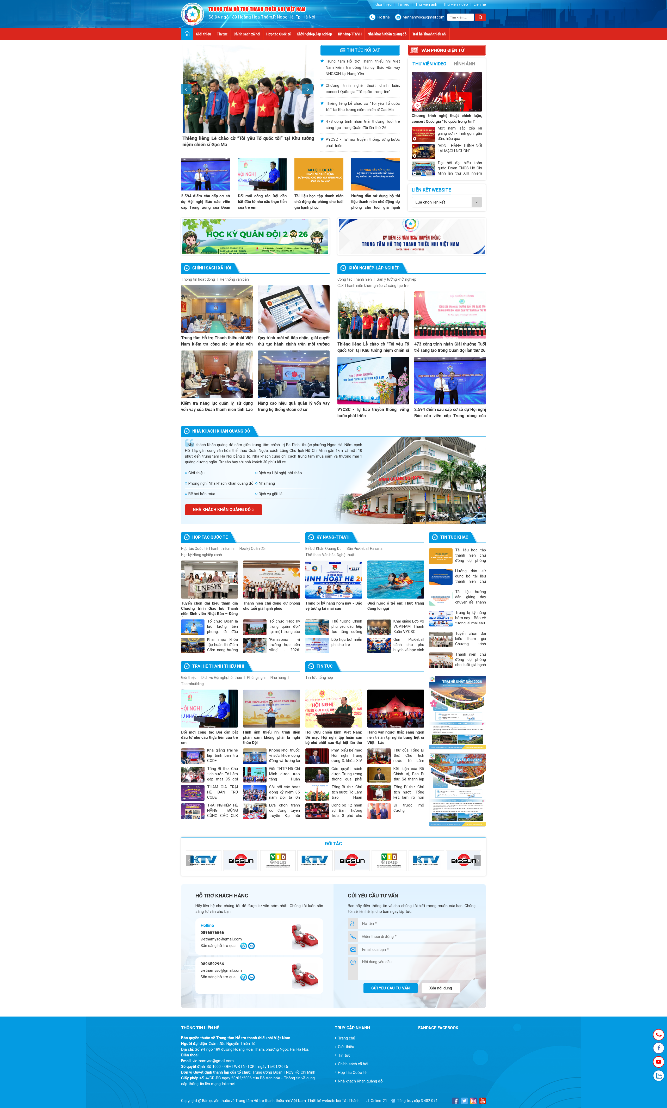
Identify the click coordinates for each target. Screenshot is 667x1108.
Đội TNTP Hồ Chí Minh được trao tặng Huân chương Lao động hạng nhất (284, 779)
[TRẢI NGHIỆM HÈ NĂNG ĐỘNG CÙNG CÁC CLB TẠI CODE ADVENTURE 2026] (193, 811)
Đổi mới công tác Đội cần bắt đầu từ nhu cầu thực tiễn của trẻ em (262, 202)
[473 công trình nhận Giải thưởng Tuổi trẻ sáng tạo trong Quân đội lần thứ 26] (450, 315)
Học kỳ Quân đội (252, 548)
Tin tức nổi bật (363, 50)
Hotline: (384, 17)
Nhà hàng (267, 483)
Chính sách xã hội (247, 33)
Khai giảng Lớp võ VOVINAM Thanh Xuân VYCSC (408, 626)
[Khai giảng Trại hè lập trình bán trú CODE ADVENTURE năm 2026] (193, 756)
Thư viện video (455, 4)
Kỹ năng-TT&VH (350, 33)
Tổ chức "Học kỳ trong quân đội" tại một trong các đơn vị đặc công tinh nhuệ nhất (284, 631)
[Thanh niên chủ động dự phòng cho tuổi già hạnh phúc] (271, 580)
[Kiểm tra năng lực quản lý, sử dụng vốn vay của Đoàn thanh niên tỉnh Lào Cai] (217, 374)
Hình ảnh (464, 63)
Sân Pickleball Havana (364, 548)
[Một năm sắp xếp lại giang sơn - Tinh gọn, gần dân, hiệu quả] (423, 134)
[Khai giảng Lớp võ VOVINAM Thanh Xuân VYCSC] (379, 627)
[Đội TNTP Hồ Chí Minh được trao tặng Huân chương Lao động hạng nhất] (255, 775)
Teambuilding (192, 684)
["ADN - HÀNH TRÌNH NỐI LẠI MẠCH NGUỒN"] (423, 151)
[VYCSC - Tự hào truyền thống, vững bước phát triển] (373, 380)
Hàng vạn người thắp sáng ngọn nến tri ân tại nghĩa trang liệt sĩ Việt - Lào (395, 737)
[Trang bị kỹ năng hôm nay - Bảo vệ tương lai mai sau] (333, 580)
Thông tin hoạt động (198, 279)
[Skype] (243, 948)
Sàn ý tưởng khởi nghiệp (396, 279)
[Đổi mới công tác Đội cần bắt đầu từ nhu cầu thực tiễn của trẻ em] (262, 174)
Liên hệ (480, 4)
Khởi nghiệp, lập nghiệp (314, 33)
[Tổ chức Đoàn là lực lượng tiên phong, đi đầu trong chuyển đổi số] (193, 627)
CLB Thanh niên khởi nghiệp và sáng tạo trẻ (373, 286)
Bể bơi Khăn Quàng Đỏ (323, 548)
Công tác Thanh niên (354, 279)
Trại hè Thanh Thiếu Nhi (218, 666)
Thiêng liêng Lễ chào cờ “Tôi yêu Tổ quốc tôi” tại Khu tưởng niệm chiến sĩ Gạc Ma (373, 350)
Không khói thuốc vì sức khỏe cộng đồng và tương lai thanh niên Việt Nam (284, 760)
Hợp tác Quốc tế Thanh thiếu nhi (207, 548)
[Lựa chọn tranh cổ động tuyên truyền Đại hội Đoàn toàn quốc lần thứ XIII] (255, 811)
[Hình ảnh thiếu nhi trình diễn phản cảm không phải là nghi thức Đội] (271, 709)
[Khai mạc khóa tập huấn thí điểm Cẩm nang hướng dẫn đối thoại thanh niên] (193, 645)
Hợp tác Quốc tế (278, 33)
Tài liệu (403, 4)
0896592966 (212, 964)
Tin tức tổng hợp (319, 677)
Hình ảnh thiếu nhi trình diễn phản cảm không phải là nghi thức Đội (271, 737)
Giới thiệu (383, 4)
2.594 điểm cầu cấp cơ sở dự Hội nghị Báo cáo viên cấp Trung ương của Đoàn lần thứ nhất (450, 415)
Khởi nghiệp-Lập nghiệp (374, 268)
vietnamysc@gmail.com (423, 17)
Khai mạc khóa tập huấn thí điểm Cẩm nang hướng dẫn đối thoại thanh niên (222, 650)
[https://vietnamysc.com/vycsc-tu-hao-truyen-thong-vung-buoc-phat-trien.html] (412, 236)
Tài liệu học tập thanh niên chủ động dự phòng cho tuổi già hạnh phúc (318, 202)
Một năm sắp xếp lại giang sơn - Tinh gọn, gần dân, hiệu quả (460, 133)
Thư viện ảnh (426, 4)
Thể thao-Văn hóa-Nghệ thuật (330, 555)
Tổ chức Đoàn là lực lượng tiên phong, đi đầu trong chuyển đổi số (222, 631)
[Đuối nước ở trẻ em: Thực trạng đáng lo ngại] (395, 580)
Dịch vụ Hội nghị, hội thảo (280, 473)
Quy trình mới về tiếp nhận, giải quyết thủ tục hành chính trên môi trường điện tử (294, 344)
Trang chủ (346, 1038)
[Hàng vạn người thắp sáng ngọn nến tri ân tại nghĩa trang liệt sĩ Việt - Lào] (395, 709)
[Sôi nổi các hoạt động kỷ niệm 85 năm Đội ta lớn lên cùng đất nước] (255, 793)
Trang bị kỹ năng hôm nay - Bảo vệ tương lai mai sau (470, 617)
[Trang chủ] (187, 34)
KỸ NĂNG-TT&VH (333, 537)
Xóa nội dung (440, 988)
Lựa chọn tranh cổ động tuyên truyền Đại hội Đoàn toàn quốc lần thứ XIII (284, 815)
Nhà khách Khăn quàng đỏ (387, 33)
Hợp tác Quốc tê (210, 537)
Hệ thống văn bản (234, 279)
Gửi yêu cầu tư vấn (390, 988)
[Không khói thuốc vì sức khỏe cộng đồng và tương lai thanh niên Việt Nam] (255, 756)
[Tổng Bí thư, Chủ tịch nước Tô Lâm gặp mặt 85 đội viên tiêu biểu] (193, 775)
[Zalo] (251, 948)
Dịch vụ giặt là (270, 493)
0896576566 (212, 932)
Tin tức (222, 33)
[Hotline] (659, 1035)
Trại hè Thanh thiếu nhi (429, 33)
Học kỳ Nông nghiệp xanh (201, 555)
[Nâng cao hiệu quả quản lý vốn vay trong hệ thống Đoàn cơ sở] (294, 374)
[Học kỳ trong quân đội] (255, 236)
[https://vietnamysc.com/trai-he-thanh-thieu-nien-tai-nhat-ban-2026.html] (457, 712)
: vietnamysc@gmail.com (207, 1060)
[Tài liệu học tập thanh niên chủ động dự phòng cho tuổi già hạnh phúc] (318, 174)
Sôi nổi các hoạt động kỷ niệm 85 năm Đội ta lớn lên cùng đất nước (284, 797)
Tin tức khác (454, 537)
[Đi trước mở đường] (379, 811)
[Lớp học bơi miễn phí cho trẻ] (317, 645)
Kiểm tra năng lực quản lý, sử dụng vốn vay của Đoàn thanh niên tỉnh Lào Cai (217, 409)
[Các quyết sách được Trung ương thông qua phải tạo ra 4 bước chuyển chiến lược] (317, 775)
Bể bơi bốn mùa (201, 493)
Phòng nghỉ (256, 677)
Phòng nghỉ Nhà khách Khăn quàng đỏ (221, 483)
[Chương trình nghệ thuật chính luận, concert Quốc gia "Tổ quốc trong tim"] (447, 92)
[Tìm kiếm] (480, 17)
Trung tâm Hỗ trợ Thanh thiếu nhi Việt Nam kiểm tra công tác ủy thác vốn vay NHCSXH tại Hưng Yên (363, 67)
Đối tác (333, 843)
